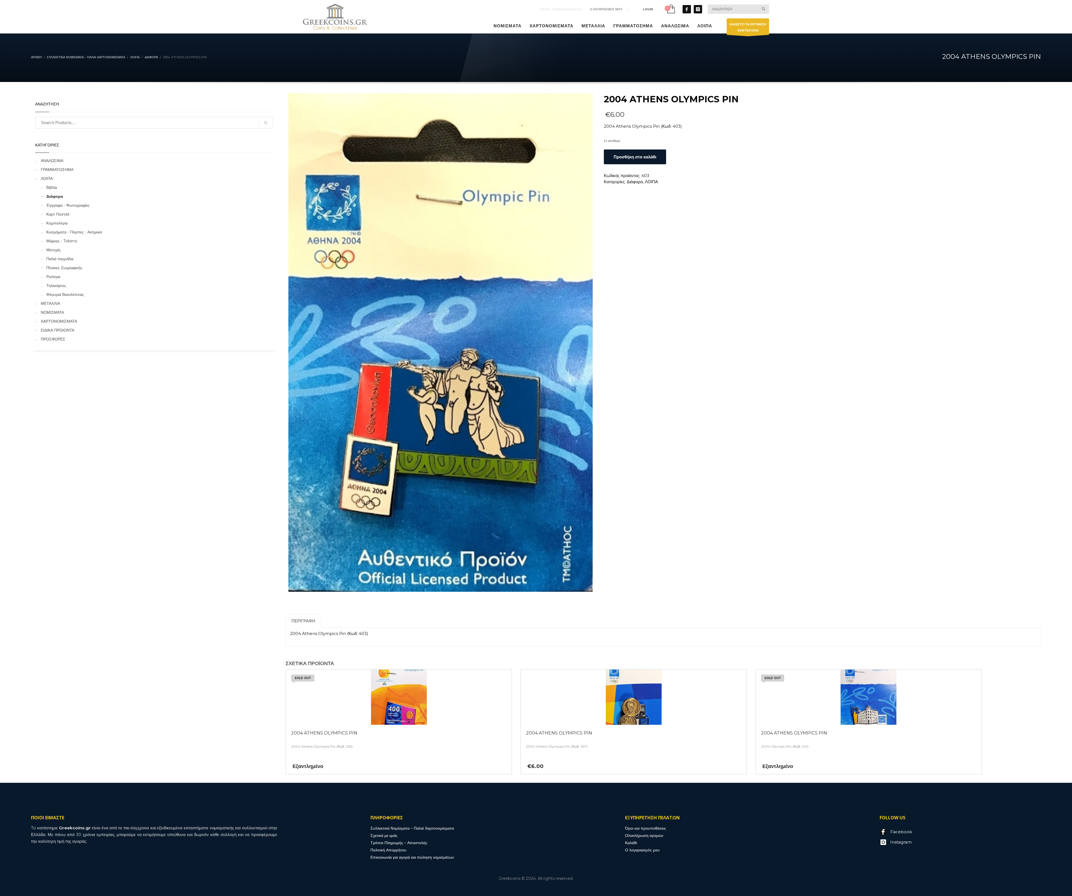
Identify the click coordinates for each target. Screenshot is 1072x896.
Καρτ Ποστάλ (58, 214)
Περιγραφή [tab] (303, 621)
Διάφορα (635, 181)
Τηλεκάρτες (56, 285)
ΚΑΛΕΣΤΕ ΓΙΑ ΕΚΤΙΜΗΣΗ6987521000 (747, 27)
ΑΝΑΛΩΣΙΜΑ (52, 160)
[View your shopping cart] (670, 9)
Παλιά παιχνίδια (59, 258)
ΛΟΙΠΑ (651, 181)
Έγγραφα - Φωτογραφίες (68, 205)
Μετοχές (53, 249)
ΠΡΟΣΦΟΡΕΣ (53, 339)
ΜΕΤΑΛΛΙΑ (50, 303)
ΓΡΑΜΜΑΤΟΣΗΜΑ (57, 169)
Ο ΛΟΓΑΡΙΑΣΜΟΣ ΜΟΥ (606, 9)
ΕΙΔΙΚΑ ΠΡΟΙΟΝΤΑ (57, 330)
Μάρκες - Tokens (61, 240)
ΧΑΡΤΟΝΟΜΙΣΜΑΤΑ (59, 321)
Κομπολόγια (57, 223)
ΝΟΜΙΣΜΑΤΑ (52, 312)
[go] (763, 9)
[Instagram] (698, 9)
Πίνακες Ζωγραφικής (64, 267)
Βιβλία (51, 187)
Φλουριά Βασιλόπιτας (65, 294)
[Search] (266, 123)
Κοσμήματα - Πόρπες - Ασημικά (74, 232)
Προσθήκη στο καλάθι (635, 156)
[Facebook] (687, 9)
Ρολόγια (53, 276)
